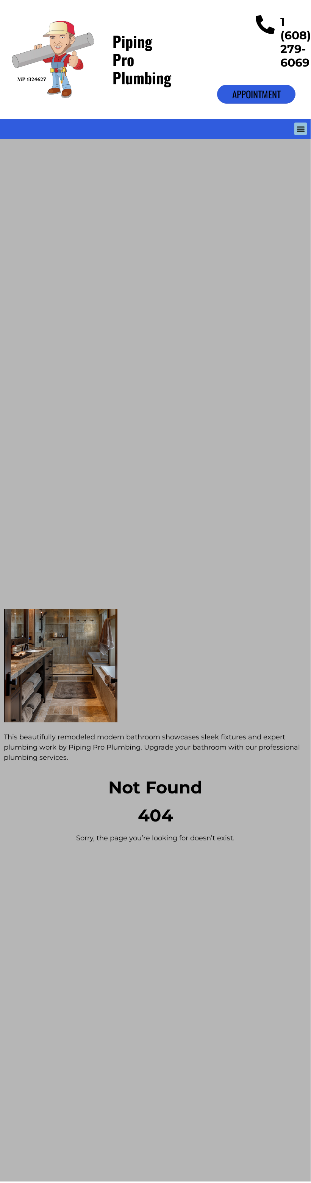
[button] (300, 129)
